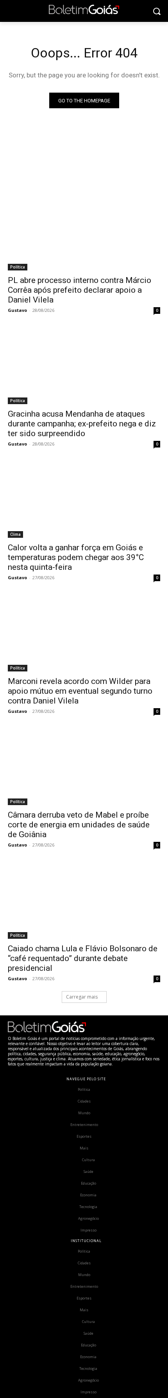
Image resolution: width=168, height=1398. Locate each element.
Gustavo (17, 310)
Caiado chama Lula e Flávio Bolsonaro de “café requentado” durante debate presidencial (82, 958)
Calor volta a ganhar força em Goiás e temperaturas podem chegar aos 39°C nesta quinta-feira (76, 557)
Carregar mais (82, 996)
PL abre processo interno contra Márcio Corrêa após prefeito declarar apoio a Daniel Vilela (79, 290)
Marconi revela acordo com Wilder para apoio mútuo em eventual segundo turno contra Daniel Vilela (80, 691)
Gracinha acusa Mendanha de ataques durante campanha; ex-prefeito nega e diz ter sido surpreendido (82, 423)
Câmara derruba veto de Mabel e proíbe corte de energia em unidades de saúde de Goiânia (79, 824)
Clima (15, 534)
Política (17, 267)
